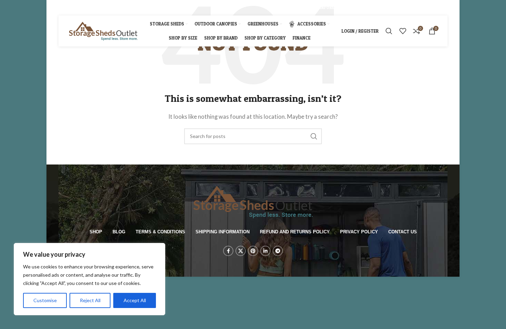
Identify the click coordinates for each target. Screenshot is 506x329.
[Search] (389, 31)
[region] (89, 279)
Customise (45, 300)
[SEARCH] (314, 136)
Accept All (135, 300)
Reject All (90, 300)
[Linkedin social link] (88, 7)
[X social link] (70, 7)
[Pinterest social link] (79, 7)
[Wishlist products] (403, 31)
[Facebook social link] (62, 7)
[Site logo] (103, 30)
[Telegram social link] (96, 7)
